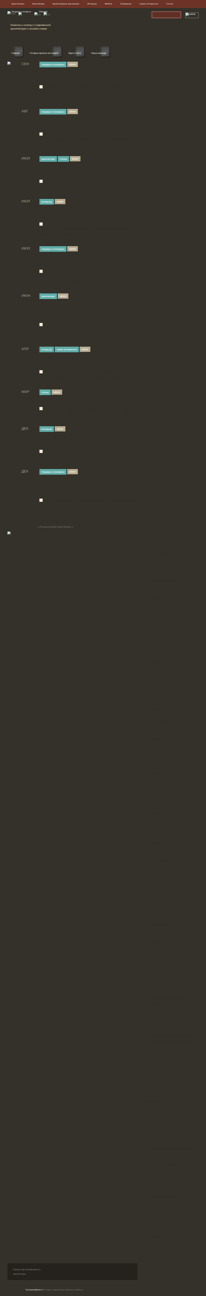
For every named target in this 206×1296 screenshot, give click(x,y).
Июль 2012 (157, 738)
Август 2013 (158, 680)
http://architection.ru (30, 1269)
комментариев (162, 1248)
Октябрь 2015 (159, 622)
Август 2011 (158, 797)
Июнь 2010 (157, 878)
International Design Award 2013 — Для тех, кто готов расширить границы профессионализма (87, 486)
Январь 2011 (158, 837)
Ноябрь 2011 (158, 779)
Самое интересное (149, 4)
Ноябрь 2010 (158, 849)
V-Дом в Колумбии (176, 1159)
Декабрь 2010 (159, 843)
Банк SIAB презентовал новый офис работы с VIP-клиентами (82, 213)
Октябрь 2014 (159, 633)
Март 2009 (157, 942)
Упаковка (43, 11)
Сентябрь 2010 (160, 861)
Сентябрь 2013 (160, 674)
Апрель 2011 (158, 820)
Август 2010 (158, 867)
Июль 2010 (157, 872)
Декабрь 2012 (159, 715)
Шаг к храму (173, 1197)
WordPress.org (159, 1254)
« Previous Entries (48, 527)
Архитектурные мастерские (66, 4)
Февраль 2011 (159, 832)
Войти (155, 1237)
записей (159, 1242)
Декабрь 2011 (159, 773)
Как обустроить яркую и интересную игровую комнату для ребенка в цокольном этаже (171, 1025)
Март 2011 (157, 826)
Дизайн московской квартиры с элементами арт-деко (83, 361)
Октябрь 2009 (159, 925)
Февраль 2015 (159, 628)
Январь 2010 (158, 907)
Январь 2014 (158, 657)
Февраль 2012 (159, 762)
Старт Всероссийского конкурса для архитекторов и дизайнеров (90, 261)
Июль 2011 (157, 802)
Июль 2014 (157, 639)
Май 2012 (157, 744)
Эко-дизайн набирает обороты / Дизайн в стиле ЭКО (84, 171)
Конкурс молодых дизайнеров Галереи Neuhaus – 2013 (81, 76)
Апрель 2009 (158, 936)
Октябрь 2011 (159, 785)
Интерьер (92, 4)
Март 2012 (157, 756)
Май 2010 (157, 884)
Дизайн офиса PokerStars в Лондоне (172, 1072)
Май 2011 (156, 814)
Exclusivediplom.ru (34, 1290)
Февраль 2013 (159, 709)
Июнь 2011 (157, 808)
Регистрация (158, 1231)
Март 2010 (157, 896)
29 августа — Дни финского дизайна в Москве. (78, 123)
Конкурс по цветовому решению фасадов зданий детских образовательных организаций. (173, 1083)
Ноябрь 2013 (158, 668)
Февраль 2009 (159, 948)
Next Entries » (65, 527)
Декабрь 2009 (159, 913)
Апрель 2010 (158, 890)
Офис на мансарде (66, 401)
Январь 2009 (158, 954)
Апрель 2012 (158, 750)
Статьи (169, 4)
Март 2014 (157, 651)
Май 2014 (157, 645)
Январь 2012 (158, 767)
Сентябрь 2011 (160, 791)
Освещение (126, 4)
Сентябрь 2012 (160, 727)
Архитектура (38, 4)
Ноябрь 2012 (158, 721)
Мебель (108, 4)
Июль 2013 (157, 686)
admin (72, 64)
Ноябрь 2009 (158, 919)
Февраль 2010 (159, 902)
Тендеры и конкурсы (21, 11)
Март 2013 (157, 703)
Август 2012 (158, 732)
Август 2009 (158, 931)
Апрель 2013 (158, 698)
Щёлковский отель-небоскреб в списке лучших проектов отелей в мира (86, 311)
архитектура (19, 1274)
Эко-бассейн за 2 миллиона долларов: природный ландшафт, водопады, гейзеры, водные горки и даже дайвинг (172, 1051)
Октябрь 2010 (159, 855)
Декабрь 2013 (159, 663)
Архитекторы (17, 4)
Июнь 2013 (157, 692)
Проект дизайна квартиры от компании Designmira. (80, 441)
